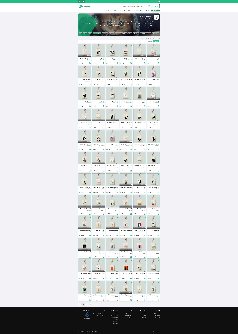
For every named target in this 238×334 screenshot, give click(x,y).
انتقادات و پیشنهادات (128, 315)
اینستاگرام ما (114, 317)
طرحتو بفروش (156, 313)
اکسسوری (115, 10)
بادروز (159, 38)
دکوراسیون (108, 10)
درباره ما (143, 317)
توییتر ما (115, 319)
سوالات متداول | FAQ (127, 317)
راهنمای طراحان (128, 313)
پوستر (130, 10)
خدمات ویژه (157, 317)
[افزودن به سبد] (89, 63)
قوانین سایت (157, 315)
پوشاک (148, 10)
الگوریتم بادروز (156, 41)
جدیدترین (150, 41)
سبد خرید (155, 6)
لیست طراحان (142, 313)
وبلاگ (144, 320)
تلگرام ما (115, 313)
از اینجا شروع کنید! (155, 10)
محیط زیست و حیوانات (144, 18)
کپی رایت (157, 320)
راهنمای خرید (129, 320)
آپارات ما (115, 323)
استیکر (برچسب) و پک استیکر (138, 10)
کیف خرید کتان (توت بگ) (146, 38)
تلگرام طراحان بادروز (113, 315)
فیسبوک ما (115, 321)
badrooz (95, 331)
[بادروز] (84, 6)
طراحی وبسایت (157, 331)
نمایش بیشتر (151, 27)
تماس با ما (143, 315)
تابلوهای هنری (123, 10)
